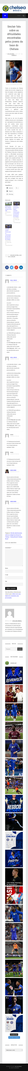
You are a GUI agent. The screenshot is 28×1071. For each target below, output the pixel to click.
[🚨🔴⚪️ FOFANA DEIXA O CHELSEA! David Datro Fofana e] (14, 730)
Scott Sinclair (11, 256)
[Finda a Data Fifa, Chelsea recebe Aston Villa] (8, 203)
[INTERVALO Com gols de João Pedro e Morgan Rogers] (14, 986)
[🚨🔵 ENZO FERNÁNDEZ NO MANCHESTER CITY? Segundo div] (14, 932)
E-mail (6, 575)
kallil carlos (13, 280)
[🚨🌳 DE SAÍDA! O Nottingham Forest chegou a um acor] (14, 950)
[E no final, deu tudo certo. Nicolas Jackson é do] (14, 693)
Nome (6, 568)
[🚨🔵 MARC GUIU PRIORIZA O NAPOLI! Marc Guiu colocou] (14, 858)
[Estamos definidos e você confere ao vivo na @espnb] (14, 822)
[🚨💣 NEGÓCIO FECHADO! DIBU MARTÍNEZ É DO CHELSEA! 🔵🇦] (14, 803)
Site (6, 581)
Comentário (8, 547)
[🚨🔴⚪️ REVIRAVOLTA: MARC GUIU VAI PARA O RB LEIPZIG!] (14, 675)
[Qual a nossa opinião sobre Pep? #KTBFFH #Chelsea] (14, 748)
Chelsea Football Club (16, 255)
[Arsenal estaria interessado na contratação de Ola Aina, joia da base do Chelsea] (8, 226)
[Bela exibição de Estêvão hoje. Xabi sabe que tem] (14, 712)
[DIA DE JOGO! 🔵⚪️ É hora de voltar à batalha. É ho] (14, 1023)
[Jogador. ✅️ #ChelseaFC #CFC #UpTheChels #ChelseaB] (14, 767)
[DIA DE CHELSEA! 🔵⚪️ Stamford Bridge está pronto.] (14, 840)
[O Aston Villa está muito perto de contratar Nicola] (14, 913)
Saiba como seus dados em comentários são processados (13, 595)
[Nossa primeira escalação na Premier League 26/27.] (14, 1005)
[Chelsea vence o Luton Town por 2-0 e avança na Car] (14, 785)
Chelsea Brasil (10, 53)
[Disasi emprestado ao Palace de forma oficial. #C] (14, 895)
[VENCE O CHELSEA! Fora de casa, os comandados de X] (14, 968)
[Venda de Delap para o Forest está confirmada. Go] (14, 877)
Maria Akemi (13, 470)
